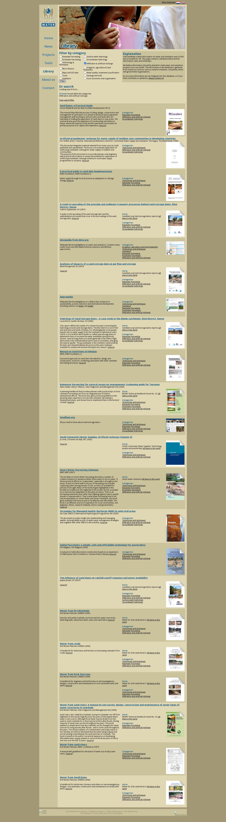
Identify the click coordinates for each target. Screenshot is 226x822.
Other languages (169, 2)
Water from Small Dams (73, 777)
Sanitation (126, 251)
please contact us (156, 78)
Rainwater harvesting (131, 115)
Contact (48, 88)
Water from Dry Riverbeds (74, 610)
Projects (48, 55)
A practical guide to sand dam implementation (86, 171)
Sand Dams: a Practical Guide (76, 105)
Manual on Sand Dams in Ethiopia (78, 351)
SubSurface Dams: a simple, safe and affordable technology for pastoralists (103, 545)
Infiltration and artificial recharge (136, 117)
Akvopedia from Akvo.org (74, 240)
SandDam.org (67, 417)
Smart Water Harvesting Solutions (79, 470)
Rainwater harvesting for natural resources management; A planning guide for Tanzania (110, 384)
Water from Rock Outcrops (75, 674)
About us (48, 79)
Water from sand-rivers (73, 744)
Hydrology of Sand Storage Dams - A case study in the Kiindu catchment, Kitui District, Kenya (112, 318)
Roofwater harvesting (131, 256)
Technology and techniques (133, 148)
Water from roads (70, 643)
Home (48, 38)
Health (90, 306)
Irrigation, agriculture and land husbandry (140, 247)
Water (81, 306)
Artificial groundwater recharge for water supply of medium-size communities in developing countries (118, 138)
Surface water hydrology (132, 600)
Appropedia (66, 296)
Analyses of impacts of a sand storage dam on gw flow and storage (98, 264)
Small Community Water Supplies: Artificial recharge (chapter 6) (96, 437)
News (48, 46)
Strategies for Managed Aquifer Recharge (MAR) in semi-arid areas (98, 511)
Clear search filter (66, 100)
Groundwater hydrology (132, 119)
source (103, 126)
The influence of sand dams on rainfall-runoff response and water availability (104, 577)
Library (48, 71)
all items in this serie (151, 448)
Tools (48, 63)
